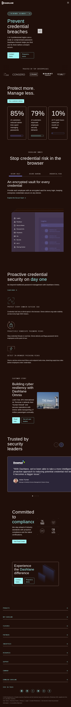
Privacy (22, 700)
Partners (6, 635)
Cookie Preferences (35, 700)
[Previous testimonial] (56, 445)
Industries (7, 644)
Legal (26, 700)
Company (6, 670)
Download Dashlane (10, 679)
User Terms (6, 700)
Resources (6, 653)
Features (6, 626)
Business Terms (14, 700)
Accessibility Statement (16, 703)
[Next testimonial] (61, 445)
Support (6, 662)
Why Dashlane (8, 617)
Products (6, 608)
